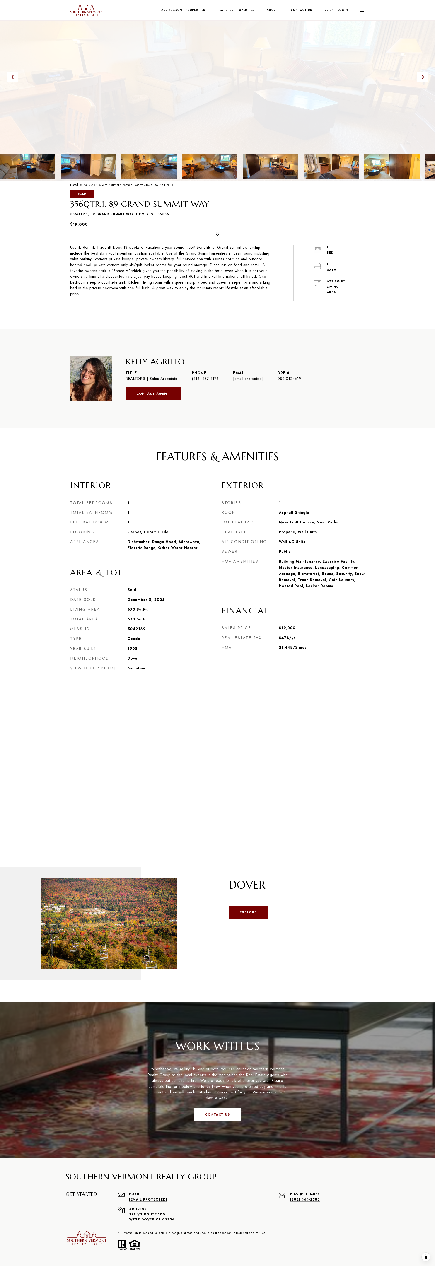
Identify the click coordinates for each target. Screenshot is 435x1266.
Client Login (336, 10)
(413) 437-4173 (205, 378)
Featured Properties (236, 10)
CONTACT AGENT (153, 393)
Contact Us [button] (217, 1114)
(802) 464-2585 (305, 1199)
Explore (248, 912)
